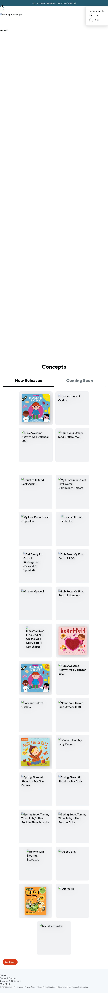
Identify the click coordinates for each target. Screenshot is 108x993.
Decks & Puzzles (8, 978)
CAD (97, 20)
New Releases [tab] (28, 380)
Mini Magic (5, 984)
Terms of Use (30, 987)
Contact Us (53, 987)
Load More (10, 961)
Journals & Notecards (10, 981)
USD (97, 15)
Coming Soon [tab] (79, 380)
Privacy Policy (42, 987)
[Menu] (2, 11)
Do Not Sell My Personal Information (73, 987)
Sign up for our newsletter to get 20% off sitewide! (54, 3)
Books (3, 975)
